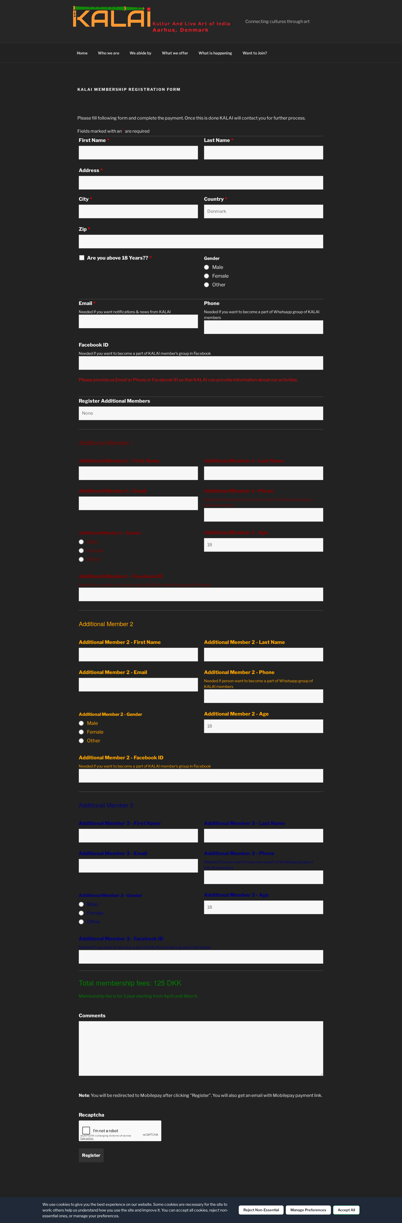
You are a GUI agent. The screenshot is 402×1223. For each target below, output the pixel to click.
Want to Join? (255, 53)
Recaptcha (91, 1115)
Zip (84, 229)
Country (215, 199)
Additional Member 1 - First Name (119, 461)
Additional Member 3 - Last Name (244, 823)
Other (219, 284)
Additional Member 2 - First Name (120, 642)
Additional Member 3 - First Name (120, 823)
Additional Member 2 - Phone (239, 672)
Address (91, 170)
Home (82, 53)
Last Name (219, 140)
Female (220, 276)
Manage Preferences (308, 1210)
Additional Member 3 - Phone (239, 853)
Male (217, 267)
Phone (212, 303)
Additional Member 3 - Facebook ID (121, 939)
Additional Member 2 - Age (236, 714)
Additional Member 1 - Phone (239, 491)
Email (87, 303)
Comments (92, 1015)
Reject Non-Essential (261, 1210)
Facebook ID (94, 345)
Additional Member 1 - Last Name (244, 461)
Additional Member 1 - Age (236, 532)
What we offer (175, 53)
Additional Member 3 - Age (236, 895)
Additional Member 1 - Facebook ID (121, 576)
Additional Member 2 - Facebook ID (121, 757)
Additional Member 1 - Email (112, 491)
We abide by (141, 53)
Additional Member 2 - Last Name (244, 642)
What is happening (215, 53)
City (85, 199)
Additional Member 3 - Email (113, 853)
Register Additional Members (114, 401)
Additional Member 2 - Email (113, 672)
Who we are (108, 53)
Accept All (346, 1210)
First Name (94, 140)
